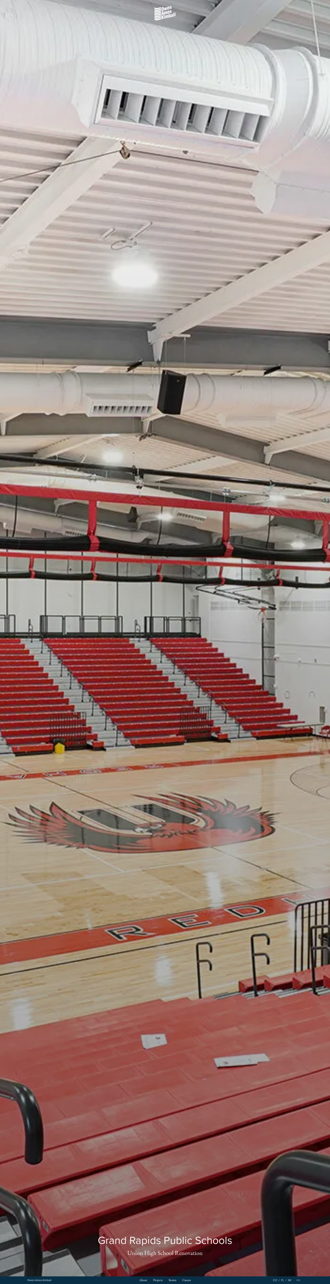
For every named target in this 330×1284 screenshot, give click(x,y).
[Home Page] (39, 1280)
